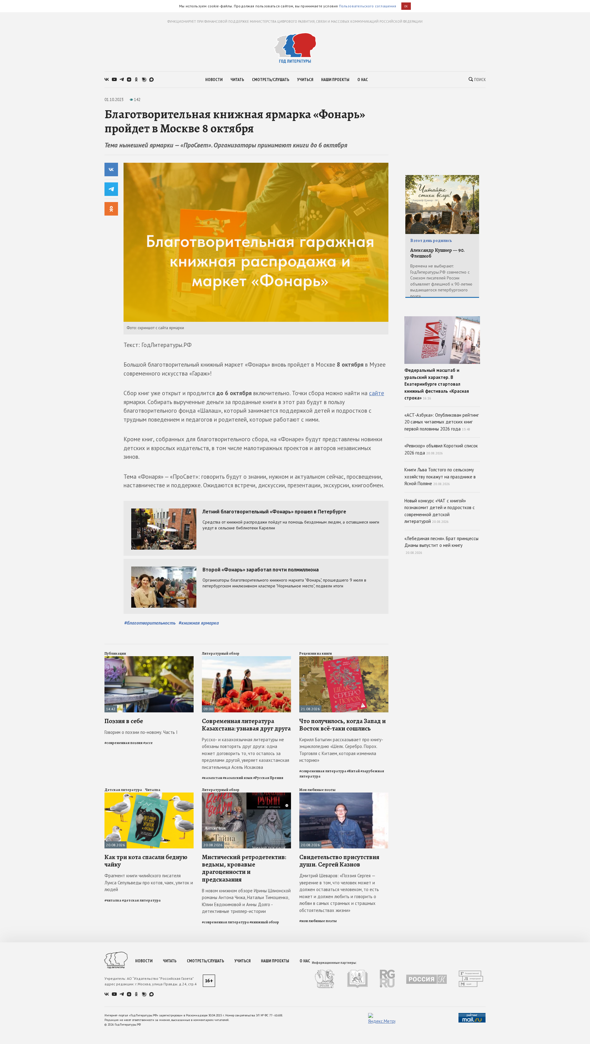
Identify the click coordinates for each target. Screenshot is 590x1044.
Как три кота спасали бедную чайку (145, 860)
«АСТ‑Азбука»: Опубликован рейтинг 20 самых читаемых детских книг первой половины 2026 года (441, 422)
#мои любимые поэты (318, 920)
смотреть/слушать (270, 79)
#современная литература (322, 771)
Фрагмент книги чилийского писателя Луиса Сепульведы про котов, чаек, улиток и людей (148, 882)
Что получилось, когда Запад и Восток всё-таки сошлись (342, 724)
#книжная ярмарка (199, 623)
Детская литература (123, 789)
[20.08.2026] (149, 795)
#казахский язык (238, 777)
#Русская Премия (268, 777)
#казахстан (212, 777)
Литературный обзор (220, 653)
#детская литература (141, 900)
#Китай (353, 771)
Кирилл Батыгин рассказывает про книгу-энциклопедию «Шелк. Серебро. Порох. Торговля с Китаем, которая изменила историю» (341, 750)
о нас (362, 79)
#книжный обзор (264, 922)
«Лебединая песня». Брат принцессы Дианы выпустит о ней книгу (441, 545)
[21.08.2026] (343, 659)
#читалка (112, 900)
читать (237, 79)
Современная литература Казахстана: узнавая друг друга (246, 724)
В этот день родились (431, 240)
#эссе (148, 742)
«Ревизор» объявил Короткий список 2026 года (441, 449)
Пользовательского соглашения (367, 6)
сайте (376, 393)
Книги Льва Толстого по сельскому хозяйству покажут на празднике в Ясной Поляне (440, 476)
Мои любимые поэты (317, 789)
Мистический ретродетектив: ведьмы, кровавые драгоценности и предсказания (244, 868)
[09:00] (246, 659)
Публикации (115, 653)
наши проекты (335, 79)
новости (213, 79)
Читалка (152, 789)
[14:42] (149, 659)
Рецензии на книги (315, 653)
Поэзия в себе (123, 721)
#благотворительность (149, 623)
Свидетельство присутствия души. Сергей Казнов (339, 860)
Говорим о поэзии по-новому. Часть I (141, 732)
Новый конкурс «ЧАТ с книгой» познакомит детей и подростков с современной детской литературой (439, 511)
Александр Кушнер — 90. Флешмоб (437, 253)
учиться (305, 79)
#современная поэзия (123, 742)
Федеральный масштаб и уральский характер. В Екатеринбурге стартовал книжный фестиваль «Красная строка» (436, 384)
